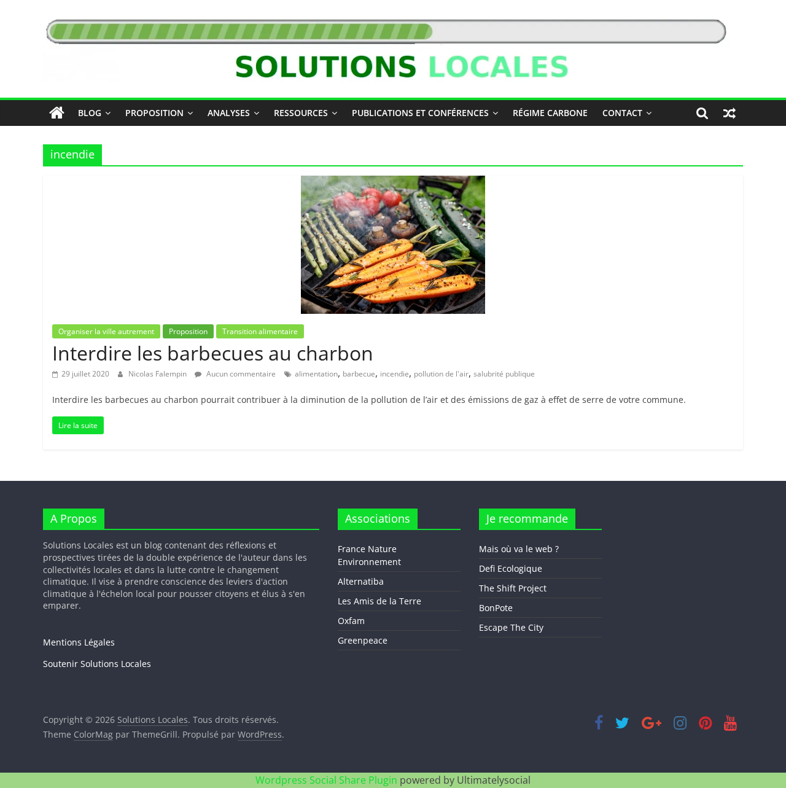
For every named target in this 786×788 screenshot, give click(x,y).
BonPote (496, 608)
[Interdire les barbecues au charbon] (393, 183)
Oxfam (351, 620)
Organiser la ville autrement (106, 331)
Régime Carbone (550, 113)
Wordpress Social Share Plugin (327, 780)
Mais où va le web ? (519, 549)
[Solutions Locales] (57, 113)
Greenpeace (362, 640)
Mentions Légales (79, 642)
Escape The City (511, 627)
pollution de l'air (441, 374)
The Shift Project (513, 588)
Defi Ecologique (510, 568)
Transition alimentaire (260, 331)
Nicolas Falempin (158, 374)
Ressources (301, 113)
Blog (89, 113)
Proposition (154, 113)
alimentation (316, 374)
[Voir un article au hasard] (729, 113)
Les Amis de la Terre (379, 601)
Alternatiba (361, 581)
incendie (394, 374)
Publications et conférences (420, 113)
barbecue (359, 374)
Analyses (229, 113)
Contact (622, 113)
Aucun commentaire (240, 374)
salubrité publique (504, 374)
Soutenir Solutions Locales (97, 663)
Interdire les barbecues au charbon (212, 353)
